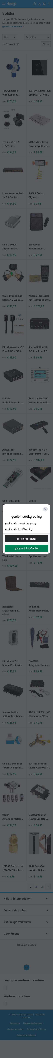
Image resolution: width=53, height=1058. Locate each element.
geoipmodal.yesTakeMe (27, 548)
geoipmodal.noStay (26, 538)
